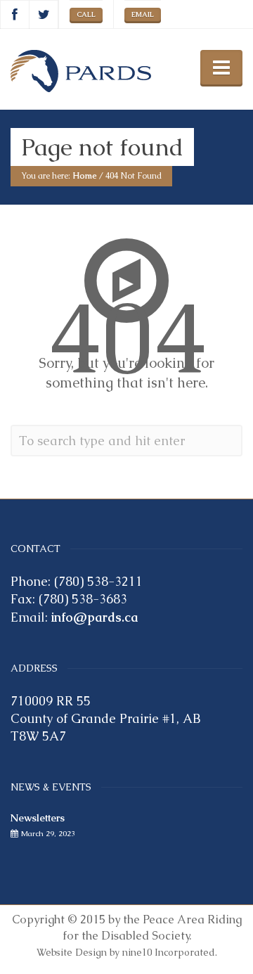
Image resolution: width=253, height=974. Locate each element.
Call (86, 14)
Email (142, 14)
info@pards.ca (94, 617)
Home (84, 175)
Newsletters (38, 818)
